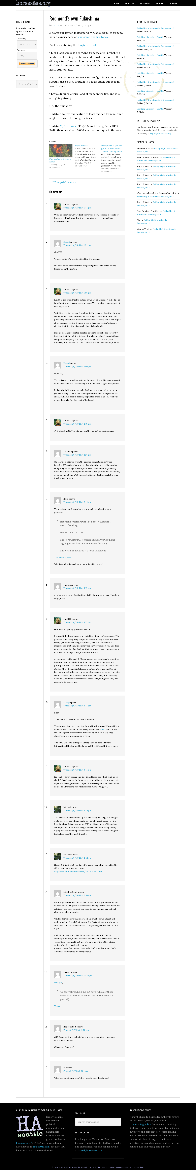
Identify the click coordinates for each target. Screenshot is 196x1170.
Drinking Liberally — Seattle (150, 37)
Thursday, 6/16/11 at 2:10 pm (77, 424)
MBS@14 (58, 982)
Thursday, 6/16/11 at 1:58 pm (77, 292)
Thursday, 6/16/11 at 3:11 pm (77, 588)
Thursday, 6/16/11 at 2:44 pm (77, 502)
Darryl (66, 242)
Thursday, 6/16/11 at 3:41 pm (77, 705)
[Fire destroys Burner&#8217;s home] (60, 150)
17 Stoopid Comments (64, 182)
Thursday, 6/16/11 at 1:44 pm (77, 207)
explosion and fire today (93, 37)
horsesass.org (24, 1142)
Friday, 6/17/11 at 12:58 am (76, 1030)
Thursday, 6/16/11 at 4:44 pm (77, 858)
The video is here (62, 557)
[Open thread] (88, 155)
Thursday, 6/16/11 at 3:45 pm (77, 770)
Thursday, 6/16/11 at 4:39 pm (77, 810)
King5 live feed (87, 45)
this (102, 729)
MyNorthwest (68, 126)
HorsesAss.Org (39, 3)
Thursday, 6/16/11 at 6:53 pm (77, 895)
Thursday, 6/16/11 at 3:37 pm (77, 622)
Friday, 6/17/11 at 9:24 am (75, 1071)
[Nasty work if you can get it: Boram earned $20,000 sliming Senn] (114, 158)
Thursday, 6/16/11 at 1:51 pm (77, 245)
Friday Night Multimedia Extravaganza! (155, 28)
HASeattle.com (41, 1146)
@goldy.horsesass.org (160, 133)
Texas (57, 1006)
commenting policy (140, 1124)
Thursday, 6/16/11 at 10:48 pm (77, 975)
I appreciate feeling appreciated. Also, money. (25, 31)
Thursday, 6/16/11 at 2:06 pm (77, 366)
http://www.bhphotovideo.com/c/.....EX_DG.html (78, 871)
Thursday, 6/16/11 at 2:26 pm (77, 455)
